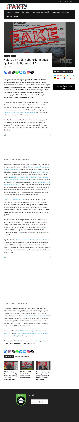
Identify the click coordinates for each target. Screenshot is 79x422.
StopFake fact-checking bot (64, 87)
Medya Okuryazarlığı (42, 12)
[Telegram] (24, 72)
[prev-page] (5, 383)
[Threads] (32, 72)
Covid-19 (15, 16)
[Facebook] (5, 72)
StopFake (21, 341)
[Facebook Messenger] (20, 72)
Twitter (38, 341)
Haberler (17, 12)
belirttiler (40, 227)
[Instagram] (28, 72)
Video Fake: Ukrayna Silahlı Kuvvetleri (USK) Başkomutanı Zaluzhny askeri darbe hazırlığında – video (10, 375)
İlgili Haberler (9, 356)
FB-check (9, 16)
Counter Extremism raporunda (14, 200)
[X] (13, 72)
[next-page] (8, 383)
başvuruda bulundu (40, 172)
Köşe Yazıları (25, 12)
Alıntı (33, 12)
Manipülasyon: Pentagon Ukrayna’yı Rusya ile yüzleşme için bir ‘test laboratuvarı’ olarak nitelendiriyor (43, 375)
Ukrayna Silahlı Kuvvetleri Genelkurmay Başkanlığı (33, 240)
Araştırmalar (56, 12)
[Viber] (9, 72)
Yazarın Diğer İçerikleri (22, 356)
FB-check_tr (7, 56)
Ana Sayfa (10, 12)
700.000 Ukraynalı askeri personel (34, 316)
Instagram (44, 341)
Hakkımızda (65, 12)
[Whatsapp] (17, 72)
